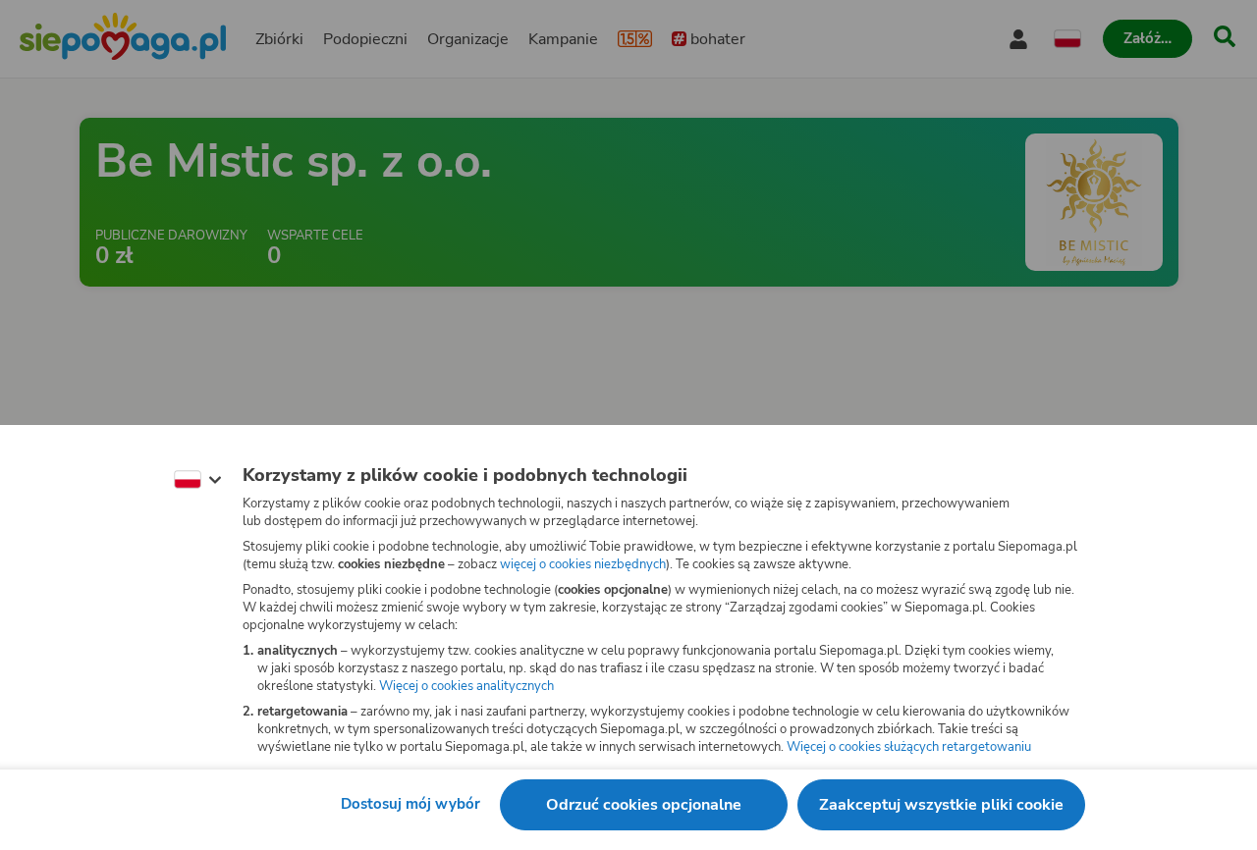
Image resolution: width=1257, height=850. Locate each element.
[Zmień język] (197, 480)
